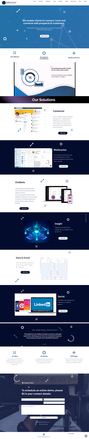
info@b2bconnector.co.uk (43, 422)
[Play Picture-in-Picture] (71, 94)
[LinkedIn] (43, 434)
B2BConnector (11, 2)
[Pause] (15, 94)
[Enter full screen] (74, 94)
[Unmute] (18, 94)
